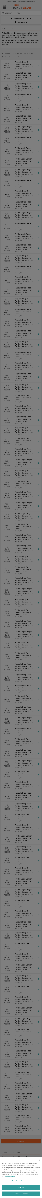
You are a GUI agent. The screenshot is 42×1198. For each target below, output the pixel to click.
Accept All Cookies (21, 1194)
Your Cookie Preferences (21, 1181)
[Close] (39, 1160)
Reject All (21, 1187)
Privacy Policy (10, 1176)
